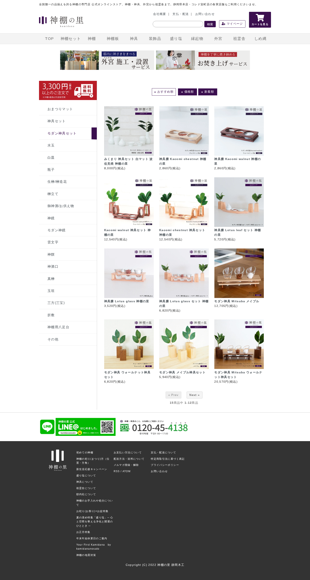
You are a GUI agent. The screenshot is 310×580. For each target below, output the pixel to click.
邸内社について (86, 494)
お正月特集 (83, 532)
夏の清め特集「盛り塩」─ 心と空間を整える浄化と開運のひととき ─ (94, 521)
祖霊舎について (86, 488)
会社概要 (159, 14)
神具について (84, 481)
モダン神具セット (62, 133)
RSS (117, 471)
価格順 (188, 91)
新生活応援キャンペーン (91, 469)
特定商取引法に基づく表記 (168, 458)
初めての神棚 (84, 452)
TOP (49, 39)
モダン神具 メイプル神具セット (182, 372)
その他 (52, 339)
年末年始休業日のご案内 (91, 538)
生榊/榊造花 (57, 181)
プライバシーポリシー (165, 464)
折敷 (51, 315)
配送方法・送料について (129, 458)
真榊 (51, 279)
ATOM (127, 471)
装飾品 (155, 39)
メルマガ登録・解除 (126, 464)
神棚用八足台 (58, 327)
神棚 (92, 39)
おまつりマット (60, 109)
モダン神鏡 (56, 230)
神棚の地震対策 (86, 555)
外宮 (218, 39)
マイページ (234, 23)
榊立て (52, 194)
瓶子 (51, 169)
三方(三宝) (56, 303)
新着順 (208, 91)
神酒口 (52, 266)
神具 (134, 39)
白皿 (51, 157)
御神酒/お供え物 (60, 206)
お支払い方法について (128, 452)
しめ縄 (260, 39)
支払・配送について (163, 452)
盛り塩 (176, 39)
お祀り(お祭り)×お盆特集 (92, 511)
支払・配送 (181, 14)
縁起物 (197, 39)
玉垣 (51, 291)
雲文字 (52, 242)
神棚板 (113, 39)
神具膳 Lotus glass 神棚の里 (126, 301)
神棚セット (71, 39)
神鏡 (51, 218)
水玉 (51, 145)
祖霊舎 (239, 39)
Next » (194, 395)
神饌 (51, 254)
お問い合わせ (205, 14)
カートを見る (260, 24)
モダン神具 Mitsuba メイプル (236, 301)
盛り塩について (86, 475)
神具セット (56, 121)
